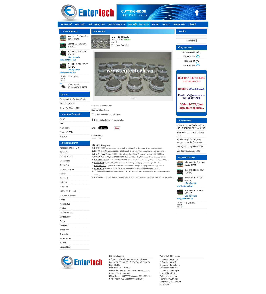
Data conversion (67, 169)
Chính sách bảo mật (168, 262)
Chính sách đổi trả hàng (170, 265)
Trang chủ (66, 24)
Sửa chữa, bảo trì (67, 104)
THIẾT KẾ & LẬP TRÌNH (70, 108)
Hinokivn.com (165, 284)
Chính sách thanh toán (169, 268)
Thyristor (63, 136)
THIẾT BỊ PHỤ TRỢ (96, 24)
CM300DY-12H (100, 177)
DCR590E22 (99, 148)
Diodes (63, 174)
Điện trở (63, 182)
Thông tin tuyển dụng (168, 276)
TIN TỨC (155, 24)
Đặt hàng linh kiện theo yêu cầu (73, 99)
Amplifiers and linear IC (70, 148)
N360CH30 (99, 163)
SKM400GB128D (101, 171)
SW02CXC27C (100, 157)
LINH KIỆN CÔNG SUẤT (138, 24)
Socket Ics (64, 225)
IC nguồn (64, 187)
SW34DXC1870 (101, 160)
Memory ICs (65, 204)
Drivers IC (64, 178)
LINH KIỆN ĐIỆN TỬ (116, 24)
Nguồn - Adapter (67, 212)
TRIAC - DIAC (66, 238)
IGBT (62, 124)
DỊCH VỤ (166, 24)
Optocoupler (65, 217)
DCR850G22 (99, 154)
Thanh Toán (179, 24)
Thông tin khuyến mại (169, 279)
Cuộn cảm (64, 165)
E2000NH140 (100, 151)
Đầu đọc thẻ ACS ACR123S (188, 151)
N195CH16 (99, 168)
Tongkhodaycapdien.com (170, 282)
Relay (62, 221)
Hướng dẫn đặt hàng (168, 273)
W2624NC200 (100, 166)
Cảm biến (64, 152)
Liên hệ (192, 24)
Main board (65, 128)
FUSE (62, 119)
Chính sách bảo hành (169, 259)
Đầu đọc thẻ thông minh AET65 (190, 147)
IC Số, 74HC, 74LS (68, 191)
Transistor (64, 234)
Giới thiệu (80, 24)
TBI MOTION (73, 77)
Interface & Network (68, 195)
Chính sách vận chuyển (169, 271)
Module (63, 208)
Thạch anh (64, 230)
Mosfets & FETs (66, 132)
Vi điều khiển (65, 247)
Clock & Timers (66, 156)
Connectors (65, 161)
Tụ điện (63, 243)
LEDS (62, 200)
